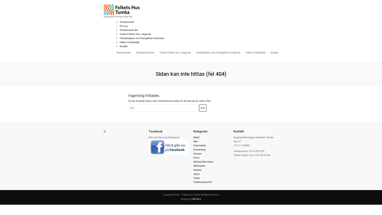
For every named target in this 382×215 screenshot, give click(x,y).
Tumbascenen (127, 22)
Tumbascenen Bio (129, 30)
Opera (196, 174)
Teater (196, 178)
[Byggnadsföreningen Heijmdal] (122, 9)
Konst (196, 157)
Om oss (124, 26)
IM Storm (197, 199)
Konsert (197, 153)
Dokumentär (199, 145)
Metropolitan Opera (203, 161)
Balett (196, 137)
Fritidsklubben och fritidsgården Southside (142, 38)
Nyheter (197, 170)
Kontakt (124, 46)
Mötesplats (199, 165)
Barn (195, 141)
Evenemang (199, 149)
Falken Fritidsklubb (130, 42)
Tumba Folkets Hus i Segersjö (135, 34)
